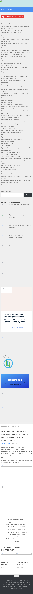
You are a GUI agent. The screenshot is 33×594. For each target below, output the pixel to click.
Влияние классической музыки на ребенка (14, 124)
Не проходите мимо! (7, 126)
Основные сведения (7, 28)
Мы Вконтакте (5, 172)
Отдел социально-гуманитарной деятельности (16, 87)
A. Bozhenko (6, 443)
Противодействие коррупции (10, 165)
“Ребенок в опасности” (8, 128)
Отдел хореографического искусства (13, 85)
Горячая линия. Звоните (8, 174)
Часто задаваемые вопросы (10, 182)
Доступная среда (6, 65)
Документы (4, 35)
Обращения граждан (7, 167)
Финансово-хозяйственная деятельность (14, 56)
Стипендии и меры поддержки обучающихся (15, 52)
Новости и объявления (10, 426)
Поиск (28, 195)
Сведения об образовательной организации (15, 26)
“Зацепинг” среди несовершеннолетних (13, 135)
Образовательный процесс (10, 72)
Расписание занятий (7, 100)
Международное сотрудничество (11, 63)
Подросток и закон (7, 143)
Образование (5, 37)
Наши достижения (7, 102)
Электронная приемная (8, 169)
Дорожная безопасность (9, 154)
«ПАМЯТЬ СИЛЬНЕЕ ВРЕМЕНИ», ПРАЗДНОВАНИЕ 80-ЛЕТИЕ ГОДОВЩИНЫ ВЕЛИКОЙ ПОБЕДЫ (15, 106)
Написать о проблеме (16, 327)
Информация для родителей (10, 119)
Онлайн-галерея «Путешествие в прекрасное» (16, 180)
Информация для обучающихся (11, 139)
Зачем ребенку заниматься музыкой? (13, 122)
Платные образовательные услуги (12, 54)
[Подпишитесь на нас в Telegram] (30, 9)
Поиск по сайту (6, 191)
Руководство (5, 41)
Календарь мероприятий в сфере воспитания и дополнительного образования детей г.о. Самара (16, 161)
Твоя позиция (5, 145)
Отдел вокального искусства (10, 74)
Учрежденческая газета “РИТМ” (11, 156)
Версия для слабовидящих (14, 16)
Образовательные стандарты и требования (15, 39)
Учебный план (5, 98)
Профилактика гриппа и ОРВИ (11, 137)
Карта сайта (5, 185)
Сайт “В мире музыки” (8, 141)
